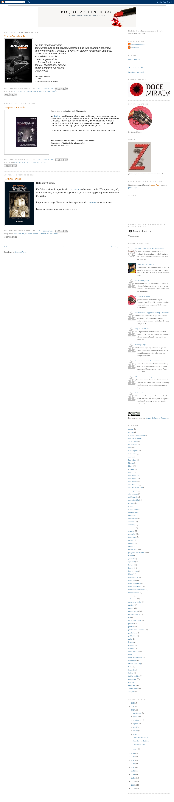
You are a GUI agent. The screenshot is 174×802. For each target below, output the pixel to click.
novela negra (133, 611)
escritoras (19, 91)
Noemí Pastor (134, 47)
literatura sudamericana (136, 589)
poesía (130, 623)
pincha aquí (132, 187)
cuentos (131, 503)
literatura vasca (133, 592)
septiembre (137, 720)
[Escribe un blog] (59, 88)
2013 (133, 767)
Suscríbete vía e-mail (136, 72)
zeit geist (131, 691)
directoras (132, 515)
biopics (131, 463)
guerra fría (132, 558)
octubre (136, 716)
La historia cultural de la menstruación (149, 360)
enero (135, 749)
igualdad (131, 561)
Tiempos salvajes (12, 178)
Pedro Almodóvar (134, 620)
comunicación (133, 500)
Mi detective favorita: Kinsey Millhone (149, 248)
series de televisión (135, 657)
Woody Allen (133, 688)
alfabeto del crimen (135, 438)
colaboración (133, 497)
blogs (130, 466)
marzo (135, 730)
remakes (131, 645)
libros (130, 574)
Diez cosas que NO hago (144, 376)
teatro (130, 666)
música (130, 605)
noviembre (137, 713)
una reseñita (74, 189)
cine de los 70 (133, 484)
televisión (132, 670)
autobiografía (133, 450)
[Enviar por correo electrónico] (56, 88)
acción (130, 429)
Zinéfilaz (57, 116)
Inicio (64, 246)
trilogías (131, 682)
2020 (133, 703)
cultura (130, 506)
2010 (133, 778)
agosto (136, 723)
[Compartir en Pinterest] (66, 88)
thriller (130, 673)
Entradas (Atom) (21, 252)
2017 (133, 753)
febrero (136, 734)
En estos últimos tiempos (144, 264)
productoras (132, 633)
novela (42, 91)
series (130, 654)
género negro (25, 162)
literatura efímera (134, 583)
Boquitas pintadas (87, 11)
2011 (133, 774)
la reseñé (92, 202)
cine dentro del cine (135, 487)
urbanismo (132, 685)
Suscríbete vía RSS (136, 67)
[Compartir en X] (61, 88)
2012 (133, 771)
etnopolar (19, 234)
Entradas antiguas (113, 246)
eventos (131, 531)
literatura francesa (49, 234)
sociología (132, 660)
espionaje (131, 524)
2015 (133, 760)
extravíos (131, 534)
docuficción (132, 518)
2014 (133, 764)
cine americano (133, 475)
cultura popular (134, 509)
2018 (133, 710)
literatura (131, 580)
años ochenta (133, 441)
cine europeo (133, 494)
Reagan (131, 642)
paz (129, 617)
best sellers (132, 460)
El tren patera (140, 393)
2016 (133, 756)
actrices (131, 432)
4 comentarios (48, 231)
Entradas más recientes (12, 246)
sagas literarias (133, 651)
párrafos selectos (134, 614)
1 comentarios (48, 159)
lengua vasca (32, 91)
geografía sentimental (136, 552)
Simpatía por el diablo (15, 107)
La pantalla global (142, 280)
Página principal (134, 59)
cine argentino (133, 478)
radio (130, 639)
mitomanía (132, 598)
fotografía (131, 546)
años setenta (132, 444)
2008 (133, 785)
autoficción (132, 453)
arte (129, 447)
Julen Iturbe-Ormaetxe (137, 44)
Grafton (131, 555)
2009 (133, 781)
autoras (131, 457)
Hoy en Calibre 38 (142, 328)
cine (16, 162)
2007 (133, 788)
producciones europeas (136, 629)
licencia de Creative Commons (157, 418)
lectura (130, 565)
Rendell (131, 648)
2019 (133, 706)
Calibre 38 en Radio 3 (143, 296)
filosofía (131, 543)
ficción (130, 540)
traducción (52, 91)
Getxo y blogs (140, 344)
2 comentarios (48, 88)
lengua (130, 568)
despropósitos (133, 512)
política (131, 626)
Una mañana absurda (14, 36)
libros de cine (39, 162)
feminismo (132, 537)
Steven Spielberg (134, 663)
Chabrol (131, 469)
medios (131, 596)
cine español (133, 490)
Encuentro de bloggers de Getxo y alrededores (152, 312)
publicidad (132, 636)
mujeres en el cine (135, 602)
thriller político (134, 676)
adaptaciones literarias (136, 435)
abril (135, 727)
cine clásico (132, 481)
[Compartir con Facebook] (64, 88)
